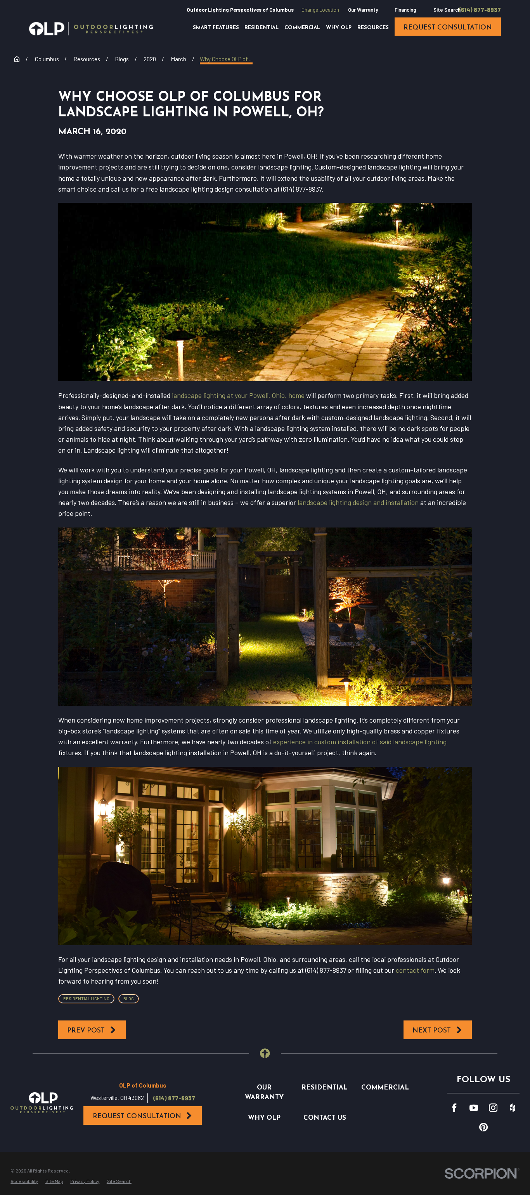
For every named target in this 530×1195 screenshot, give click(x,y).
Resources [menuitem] (373, 27)
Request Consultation (137, 1116)
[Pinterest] (483, 1127)
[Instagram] (493, 1107)
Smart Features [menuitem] (216, 27)
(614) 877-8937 (480, 10)
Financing (405, 10)
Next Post (431, 1030)
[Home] (91, 29)
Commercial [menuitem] (302, 27)
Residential (324, 1087)
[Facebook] (454, 1107)
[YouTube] (473, 1107)
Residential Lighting (86, 998)
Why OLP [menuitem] (339, 27)
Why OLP (264, 1118)
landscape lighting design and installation (358, 502)
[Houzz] (512, 1107)
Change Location (320, 10)
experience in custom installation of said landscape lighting (360, 741)
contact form (415, 970)
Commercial (385, 1087)
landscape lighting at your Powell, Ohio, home (238, 395)
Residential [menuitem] (261, 27)
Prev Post (86, 1030)
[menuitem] (24, 1181)
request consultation (448, 27)
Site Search (447, 10)
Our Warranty (363, 10)
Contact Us (324, 1118)
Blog (128, 998)
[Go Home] (17, 59)
